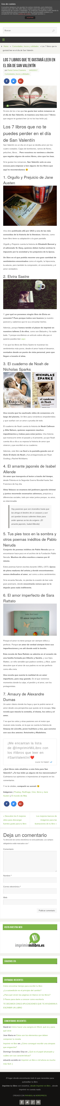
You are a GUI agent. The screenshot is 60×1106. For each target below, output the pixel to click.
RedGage (26, 792)
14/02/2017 (33, 70)
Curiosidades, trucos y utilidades (25, 46)
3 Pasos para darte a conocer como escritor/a (23, 999)
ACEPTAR (30, 17)
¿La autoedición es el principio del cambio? (22, 990)
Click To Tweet (42, 762)
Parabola (29, 1096)
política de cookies (25, 14)
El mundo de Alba (19, 796)
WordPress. (41, 1096)
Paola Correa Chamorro (17, 70)
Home (6, 46)
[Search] (53, 30)
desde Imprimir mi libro (40, 1086)
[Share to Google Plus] (20, 83)
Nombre (7, 876)
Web (5, 897)
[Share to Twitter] (13, 83)
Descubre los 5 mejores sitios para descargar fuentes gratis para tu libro (14, 820)
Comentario (8, 849)
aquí (23, 339)
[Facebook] (22, 1102)
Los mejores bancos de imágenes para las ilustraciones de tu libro (46, 820)
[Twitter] (27, 1102)
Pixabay (17, 792)
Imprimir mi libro (10, 1043)
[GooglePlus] (32, 1102)
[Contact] (38, 1102)
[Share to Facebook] (6, 83)
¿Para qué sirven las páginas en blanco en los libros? (27, 995)
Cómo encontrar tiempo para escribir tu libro (22, 986)
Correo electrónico (12, 886)
